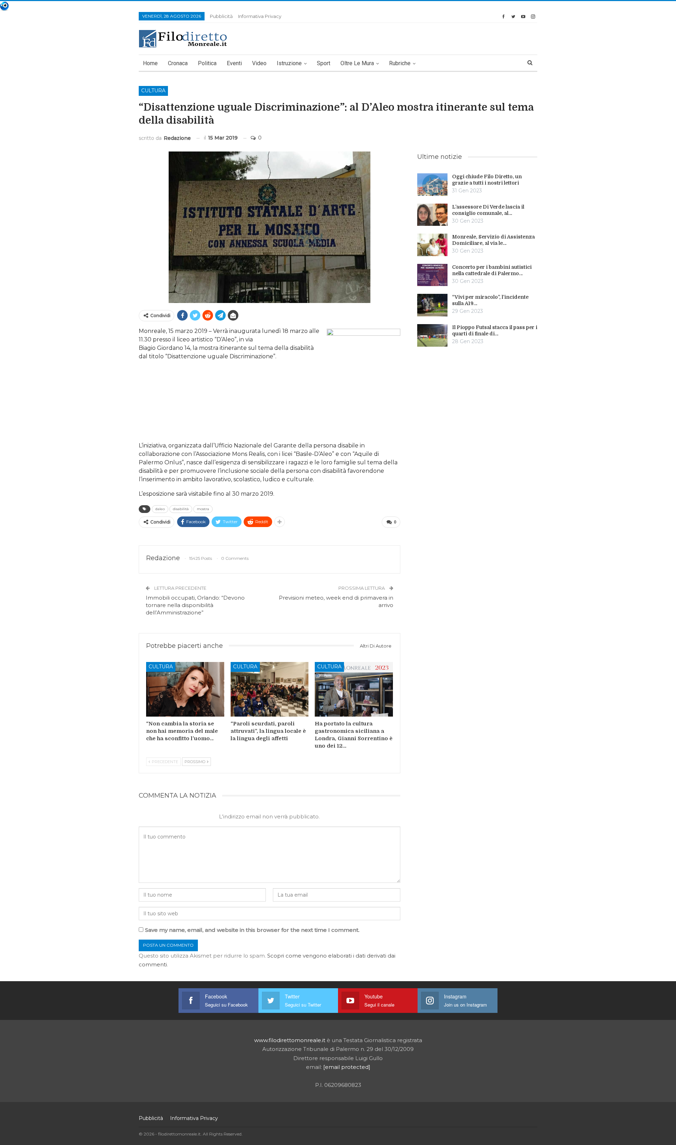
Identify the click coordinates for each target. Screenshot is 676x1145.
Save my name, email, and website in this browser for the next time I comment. (252, 930)
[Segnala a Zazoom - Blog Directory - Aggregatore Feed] (4, 5)
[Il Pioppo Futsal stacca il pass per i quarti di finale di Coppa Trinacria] (432, 335)
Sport (323, 63)
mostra (203, 509)
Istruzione (289, 63)
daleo (160, 509)
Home (150, 63)
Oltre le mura (357, 63)
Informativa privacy (259, 16)
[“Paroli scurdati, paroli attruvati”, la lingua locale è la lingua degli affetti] (270, 689)
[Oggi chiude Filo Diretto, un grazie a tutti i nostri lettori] (432, 184)
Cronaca (178, 63)
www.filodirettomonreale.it (289, 1040)
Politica (207, 63)
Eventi (234, 63)
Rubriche (400, 63)
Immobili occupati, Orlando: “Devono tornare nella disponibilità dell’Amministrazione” (195, 605)
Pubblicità (221, 16)
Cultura (153, 90)
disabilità (181, 509)
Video (259, 63)
